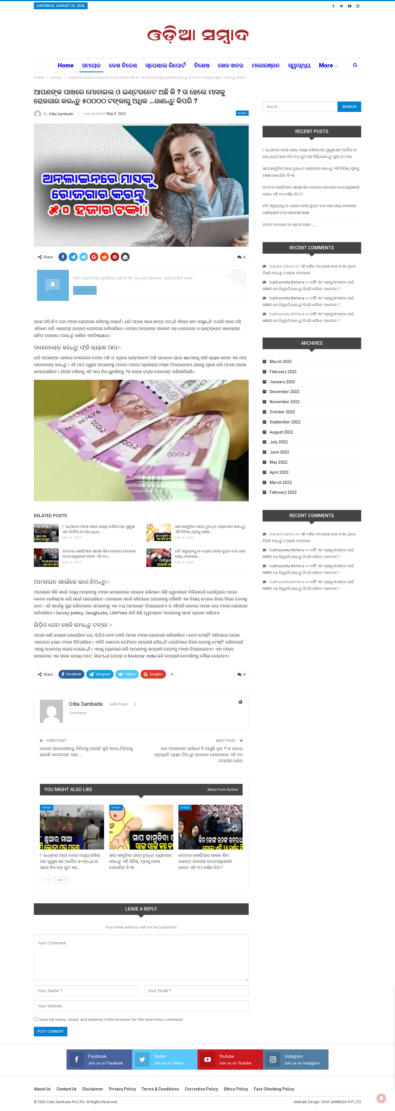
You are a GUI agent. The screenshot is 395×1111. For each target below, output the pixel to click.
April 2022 (279, 472)
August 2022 (281, 432)
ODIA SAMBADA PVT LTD (341, 1101)
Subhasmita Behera (286, 282)
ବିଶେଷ (202, 65)
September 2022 (285, 422)
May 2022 (278, 462)
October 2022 (282, 412)
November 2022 (285, 401)
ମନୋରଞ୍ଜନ (266, 65)
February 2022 (283, 492)
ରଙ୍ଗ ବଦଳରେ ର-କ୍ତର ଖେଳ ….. (290, 224)
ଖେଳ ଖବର (230, 65)
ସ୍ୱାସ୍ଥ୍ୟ (299, 65)
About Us (42, 1089)
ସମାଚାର (91, 65)
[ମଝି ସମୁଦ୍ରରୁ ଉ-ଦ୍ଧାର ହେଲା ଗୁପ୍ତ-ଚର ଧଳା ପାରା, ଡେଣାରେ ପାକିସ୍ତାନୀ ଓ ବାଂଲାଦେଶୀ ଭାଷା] (158, 557)
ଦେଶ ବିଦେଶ (123, 65)
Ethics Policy (236, 1089)
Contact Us (66, 1089)
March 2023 (281, 361)
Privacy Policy (122, 1089)
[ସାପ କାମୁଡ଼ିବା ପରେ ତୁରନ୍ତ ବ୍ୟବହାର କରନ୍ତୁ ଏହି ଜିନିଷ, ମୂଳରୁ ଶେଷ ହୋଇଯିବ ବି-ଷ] (158, 533)
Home (66, 65)
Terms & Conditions (160, 1089)
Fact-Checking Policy (274, 1089)
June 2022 (279, 452)
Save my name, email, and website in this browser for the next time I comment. (111, 1019)
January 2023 (282, 381)
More (326, 65)
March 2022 (281, 482)
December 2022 (284, 391)
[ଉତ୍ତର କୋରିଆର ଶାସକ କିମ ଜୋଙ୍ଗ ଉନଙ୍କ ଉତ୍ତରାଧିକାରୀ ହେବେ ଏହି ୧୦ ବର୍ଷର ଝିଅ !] (46, 557)
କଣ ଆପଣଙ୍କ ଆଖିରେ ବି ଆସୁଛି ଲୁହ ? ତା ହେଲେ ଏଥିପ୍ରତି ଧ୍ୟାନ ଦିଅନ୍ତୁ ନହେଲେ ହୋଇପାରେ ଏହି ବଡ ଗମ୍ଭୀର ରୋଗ (198, 754)
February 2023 (283, 371)
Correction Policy (201, 1089)
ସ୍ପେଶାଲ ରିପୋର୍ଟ (165, 65)
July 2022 (279, 442)
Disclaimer (92, 1089)
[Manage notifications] (381, 1098)
